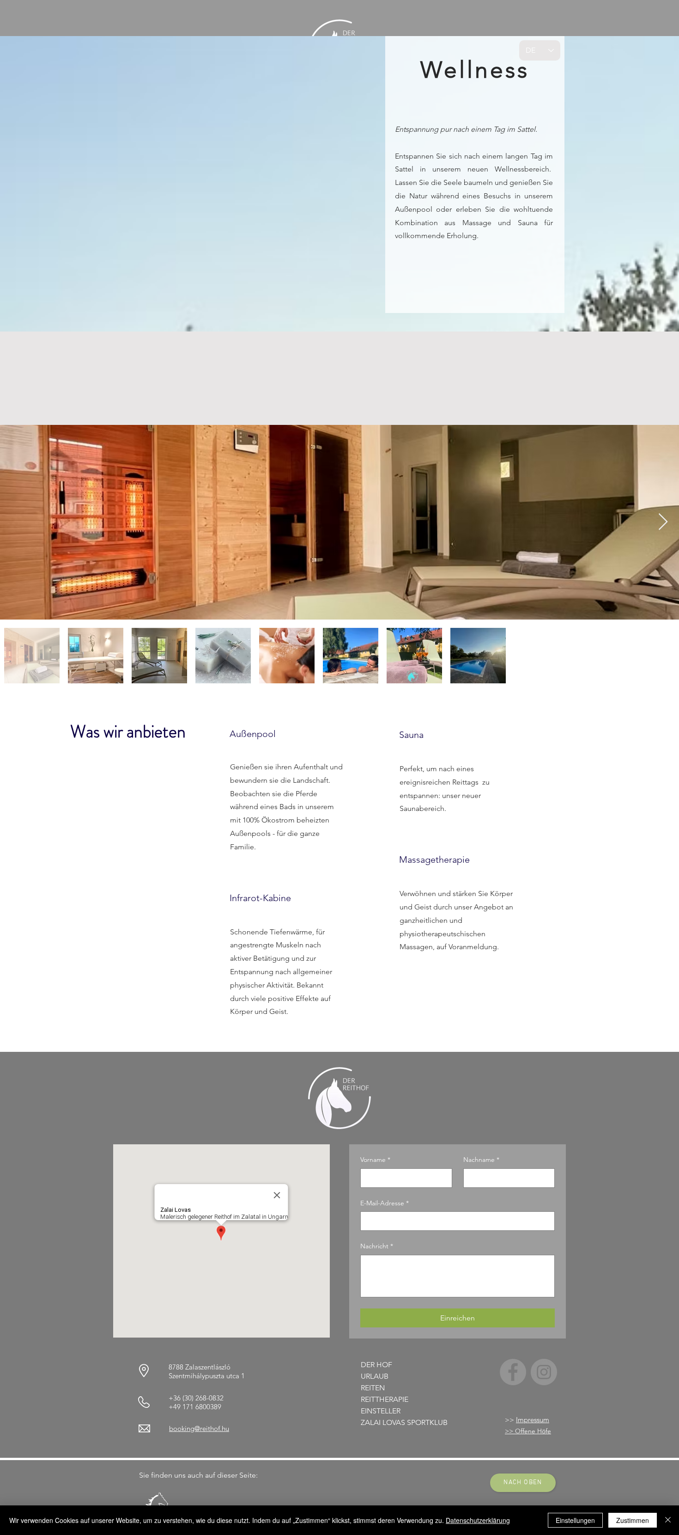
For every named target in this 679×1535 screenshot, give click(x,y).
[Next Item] (663, 522)
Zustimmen (632, 1520)
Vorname (375, 1159)
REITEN (373, 1387)
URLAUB (374, 1376)
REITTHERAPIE (384, 1399)
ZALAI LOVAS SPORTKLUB (404, 1422)
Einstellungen (575, 1520)
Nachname (481, 1159)
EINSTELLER (380, 1410)
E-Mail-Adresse (384, 1203)
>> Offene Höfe (528, 1431)
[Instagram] (544, 1372)
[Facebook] (513, 1372)
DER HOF (376, 1364)
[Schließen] (667, 1520)
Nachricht (376, 1246)
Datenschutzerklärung (478, 1520)
